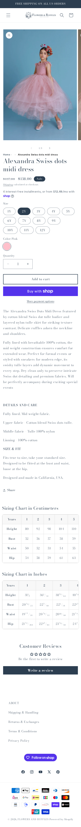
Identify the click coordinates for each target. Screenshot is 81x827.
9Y (54, 220)
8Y (39, 220)
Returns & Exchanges (23, 722)
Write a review (40, 670)
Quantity (9, 256)
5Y (68, 211)
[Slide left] (31, 148)
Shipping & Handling (23, 712)
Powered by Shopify (61, 819)
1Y (9, 211)
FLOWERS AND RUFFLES (33, 819)
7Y (24, 220)
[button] (8, 15)
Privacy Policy (18, 740)
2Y (24, 211)
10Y (10, 230)
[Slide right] (49, 148)
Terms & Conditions (22, 731)
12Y (42, 230)
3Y (39, 211)
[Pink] (7, 246)
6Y (9, 220)
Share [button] (11, 490)
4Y (54, 211)
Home (6, 154)
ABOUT (13, 703)
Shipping (8, 184)
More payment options (40, 301)
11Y (26, 230)
